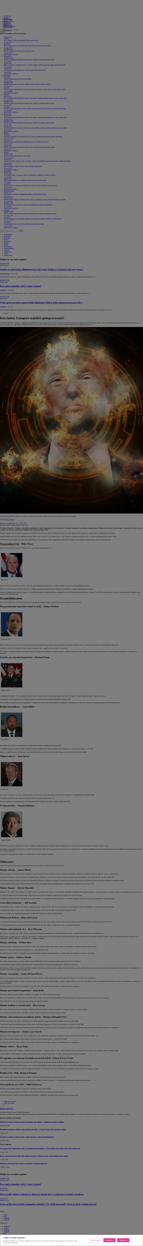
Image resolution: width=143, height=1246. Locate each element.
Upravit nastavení (96, 1240)
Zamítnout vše (109, 1240)
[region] (71, 1240)
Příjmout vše (123, 1240)
